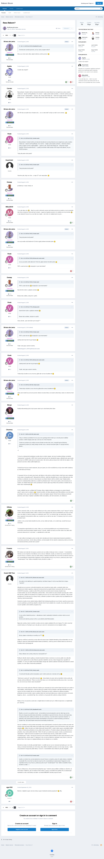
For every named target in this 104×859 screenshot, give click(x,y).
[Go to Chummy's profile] (9, 435)
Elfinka (9, 507)
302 (10, 221)
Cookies (52, 854)
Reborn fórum (7, 3)
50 (10, 58)
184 (10, 565)
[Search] (101, 8)
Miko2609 (9, 207)
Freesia (9, 548)
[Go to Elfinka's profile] (9, 512)
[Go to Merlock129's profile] (80, 38)
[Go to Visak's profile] (9, 139)
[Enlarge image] (48, 54)
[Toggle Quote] (20, 46)
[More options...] (72, 42)
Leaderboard (26, 12)
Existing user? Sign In (87, 3)
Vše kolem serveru (21, 29)
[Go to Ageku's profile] (9, 72)
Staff (10, 12)
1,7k (10, 198)
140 (10, 523)
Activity (11, 8)
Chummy (9, 430)
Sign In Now (55, 829)
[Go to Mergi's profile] (9, 410)
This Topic (94, 8)
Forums (3, 12)
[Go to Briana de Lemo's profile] (4, 28)
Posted (23, 41)
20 (10, 102)
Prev (6, 35)
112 (10, 421)
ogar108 (9, 787)
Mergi (9, 405)
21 (10, 443)
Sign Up (99, 3)
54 (10, 80)
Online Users (17, 12)
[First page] (3, 35)
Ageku (9, 66)
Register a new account (22, 829)
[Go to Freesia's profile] (9, 554)
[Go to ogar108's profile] (9, 793)
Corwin (9, 88)
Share (58, 28)
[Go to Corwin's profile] (9, 94)
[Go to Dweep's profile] (9, 187)
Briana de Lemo (13, 27)
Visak (9, 134)
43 (10, 148)
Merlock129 (85, 37)
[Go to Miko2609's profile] (9, 212)
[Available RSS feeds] (101, 845)
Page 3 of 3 (21, 35)
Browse (5, 8)
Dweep (9, 182)
